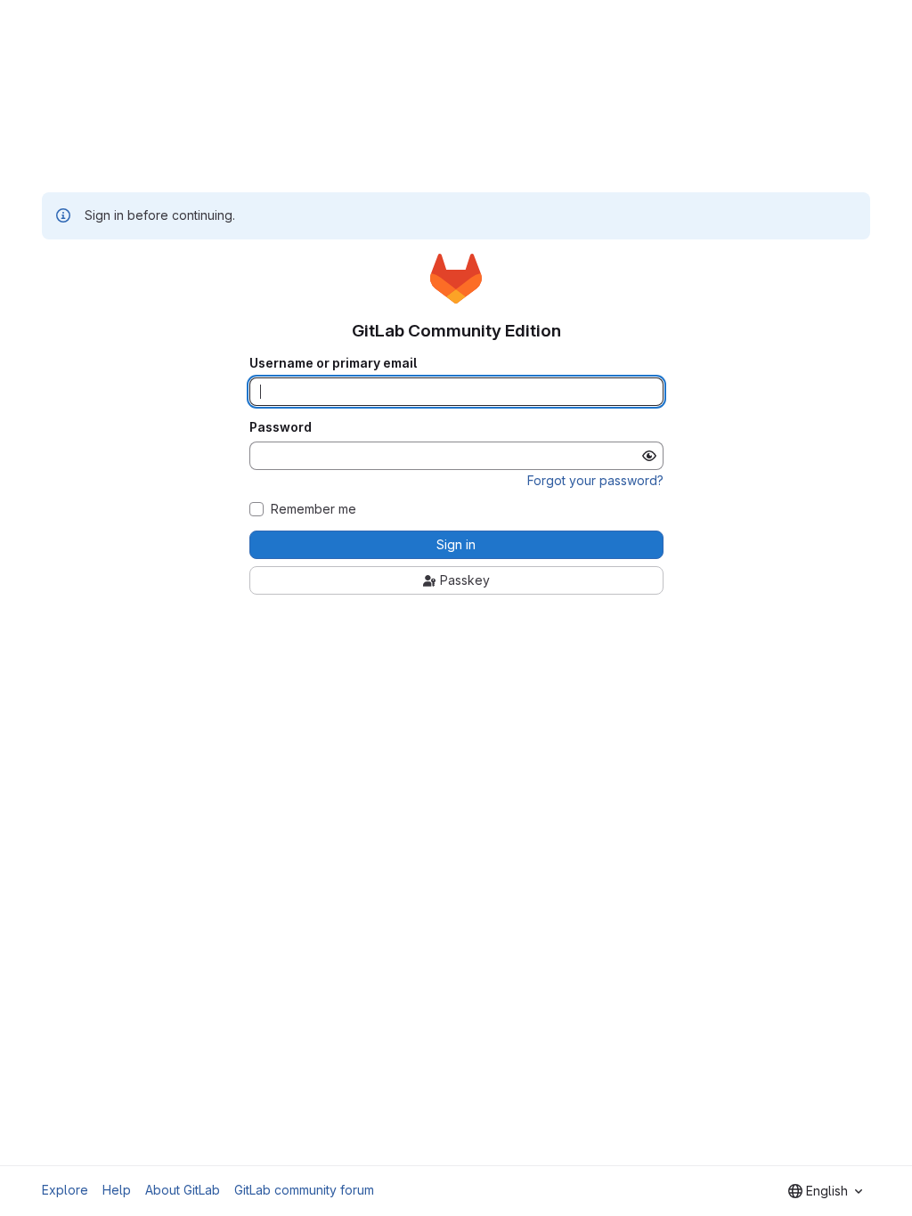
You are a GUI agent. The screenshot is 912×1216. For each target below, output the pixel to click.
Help (116, 1189)
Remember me (313, 509)
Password (280, 427)
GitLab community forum (304, 1189)
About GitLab (182, 1189)
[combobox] (825, 1191)
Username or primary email (333, 363)
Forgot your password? (595, 480)
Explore (65, 1189)
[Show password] (649, 456)
